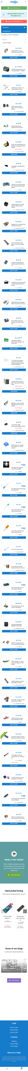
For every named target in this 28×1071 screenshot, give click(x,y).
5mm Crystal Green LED (17, 549)
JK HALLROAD (20, 781)
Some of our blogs (14, 948)
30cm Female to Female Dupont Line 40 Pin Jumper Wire (17, 244)
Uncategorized (6, 31)
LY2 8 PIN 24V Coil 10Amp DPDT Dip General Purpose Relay (17, 383)
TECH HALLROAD (20, 111)
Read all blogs (15, 980)
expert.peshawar (20, 551)
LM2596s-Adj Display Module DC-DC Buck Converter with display (18, 186)
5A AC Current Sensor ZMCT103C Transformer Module (17, 108)
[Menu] (2, 2)
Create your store (15, 875)
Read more (14, 154)
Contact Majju (14, 1043)
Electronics (14, 27)
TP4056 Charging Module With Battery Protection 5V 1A (17, 264)
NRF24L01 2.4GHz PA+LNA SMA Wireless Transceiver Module (17, 405)
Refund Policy (14, 1030)
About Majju (14, 1046)
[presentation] (3, 911)
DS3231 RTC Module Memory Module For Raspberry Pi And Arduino (18, 146)
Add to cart (14, 57)
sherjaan (20, 54)
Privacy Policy (14, 1032)
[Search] (25, 2)
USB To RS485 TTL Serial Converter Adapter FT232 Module (17, 663)
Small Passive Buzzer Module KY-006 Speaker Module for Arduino (18, 284)
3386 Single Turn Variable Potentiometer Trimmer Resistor (17, 446)
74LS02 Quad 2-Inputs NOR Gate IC (20, 918)
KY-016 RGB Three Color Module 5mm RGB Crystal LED (17, 322)
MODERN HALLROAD (20, 170)
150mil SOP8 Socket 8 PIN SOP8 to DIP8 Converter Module (17, 206)
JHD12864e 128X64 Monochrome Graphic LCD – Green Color (18, 342)
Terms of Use (14, 1027)
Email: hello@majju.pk (15, 8)
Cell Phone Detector (9, 968)
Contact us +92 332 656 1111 (15, 21)
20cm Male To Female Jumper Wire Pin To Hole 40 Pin (17, 756)
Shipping (14, 1041)
